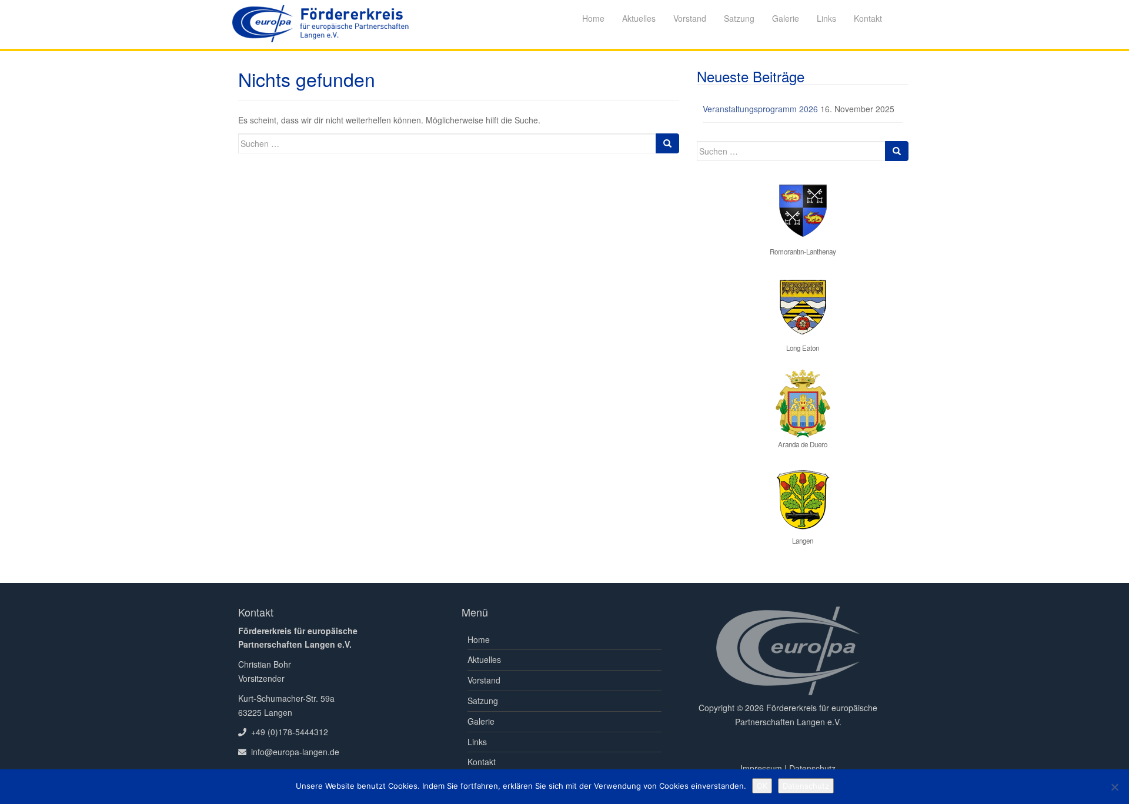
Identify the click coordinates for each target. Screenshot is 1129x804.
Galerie (481, 721)
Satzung (482, 700)
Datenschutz (812, 768)
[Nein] (1114, 787)
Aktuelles (484, 659)
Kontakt (481, 762)
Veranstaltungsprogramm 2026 (760, 109)
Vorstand (483, 680)
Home (478, 639)
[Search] (667, 143)
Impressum (761, 768)
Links (477, 742)
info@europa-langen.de (295, 752)
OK (762, 785)
